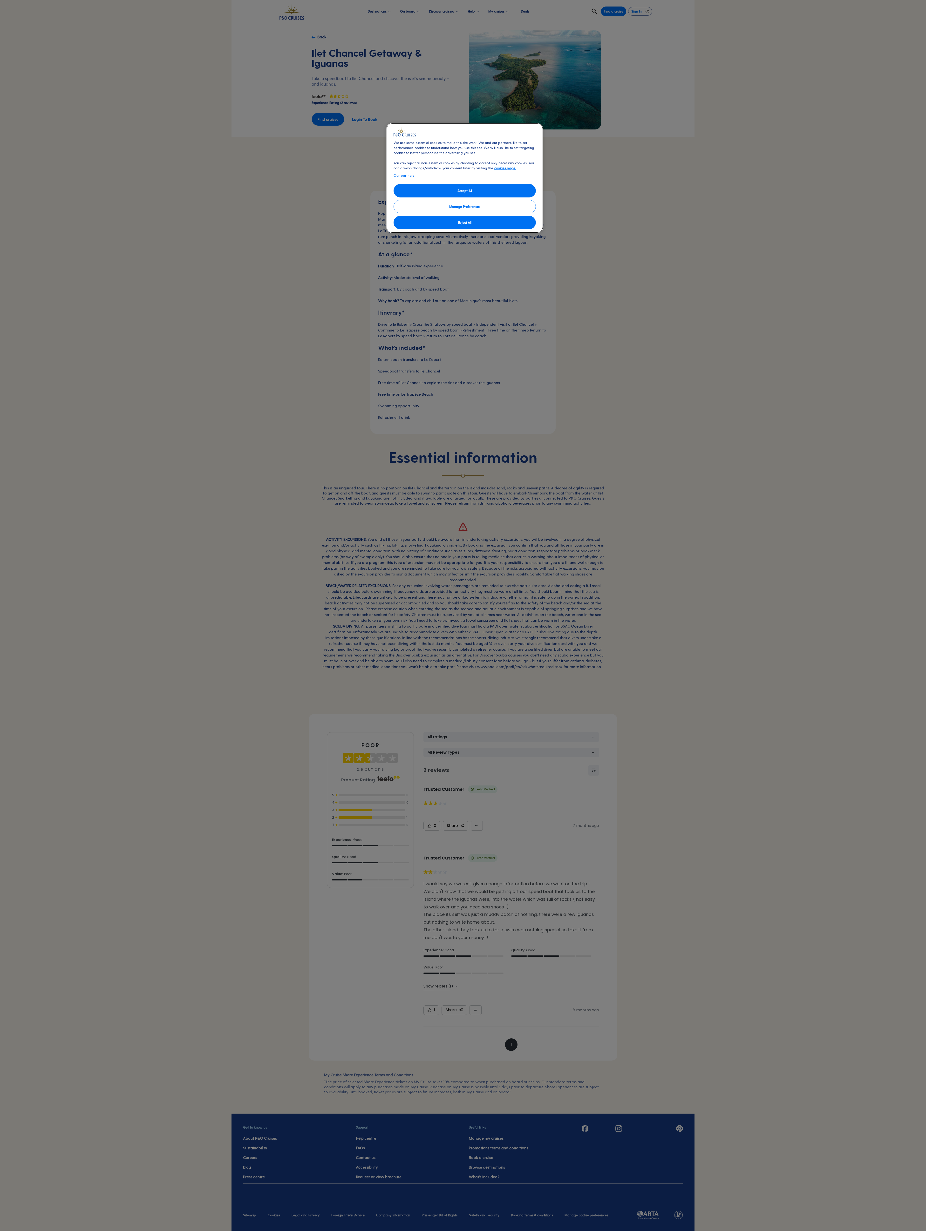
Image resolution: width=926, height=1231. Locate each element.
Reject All (464, 222)
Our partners (404, 175)
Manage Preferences (464, 206)
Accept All (464, 191)
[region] (464, 178)
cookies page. (505, 168)
